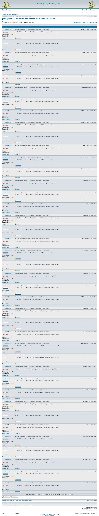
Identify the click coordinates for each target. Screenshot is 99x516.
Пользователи (94, 10)
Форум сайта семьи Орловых (49, 4)
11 (86, 22)
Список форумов (5, 16)
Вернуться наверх (6, 38)
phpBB (44, 514)
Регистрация (9, 10)
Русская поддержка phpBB (49, 515)
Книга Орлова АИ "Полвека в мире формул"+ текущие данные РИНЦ (28, 18)
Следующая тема (93, 24)
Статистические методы (27, 16)
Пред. (80, 22)
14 (90, 22)
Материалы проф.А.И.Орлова (15, 16)
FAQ (84, 10)
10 (84, 22)
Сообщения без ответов (6, 14)
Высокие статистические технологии (49, 3)
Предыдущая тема (85, 24)
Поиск (88, 10)
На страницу (76, 22)
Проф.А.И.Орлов (10, 19)
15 (91, 22)
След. (96, 22)
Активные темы (15, 14)
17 (93, 22)
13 (88, 22)
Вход (4, 10)
